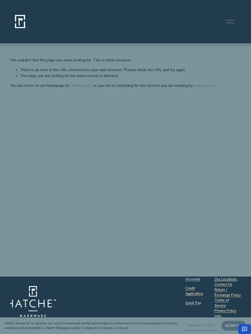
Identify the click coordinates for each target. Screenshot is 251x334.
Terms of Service (221, 303)
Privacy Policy (225, 310)
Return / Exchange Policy (227, 292)
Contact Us (223, 284)
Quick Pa (192, 302)
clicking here (81, 85)
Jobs (217, 315)
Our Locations (225, 279)
